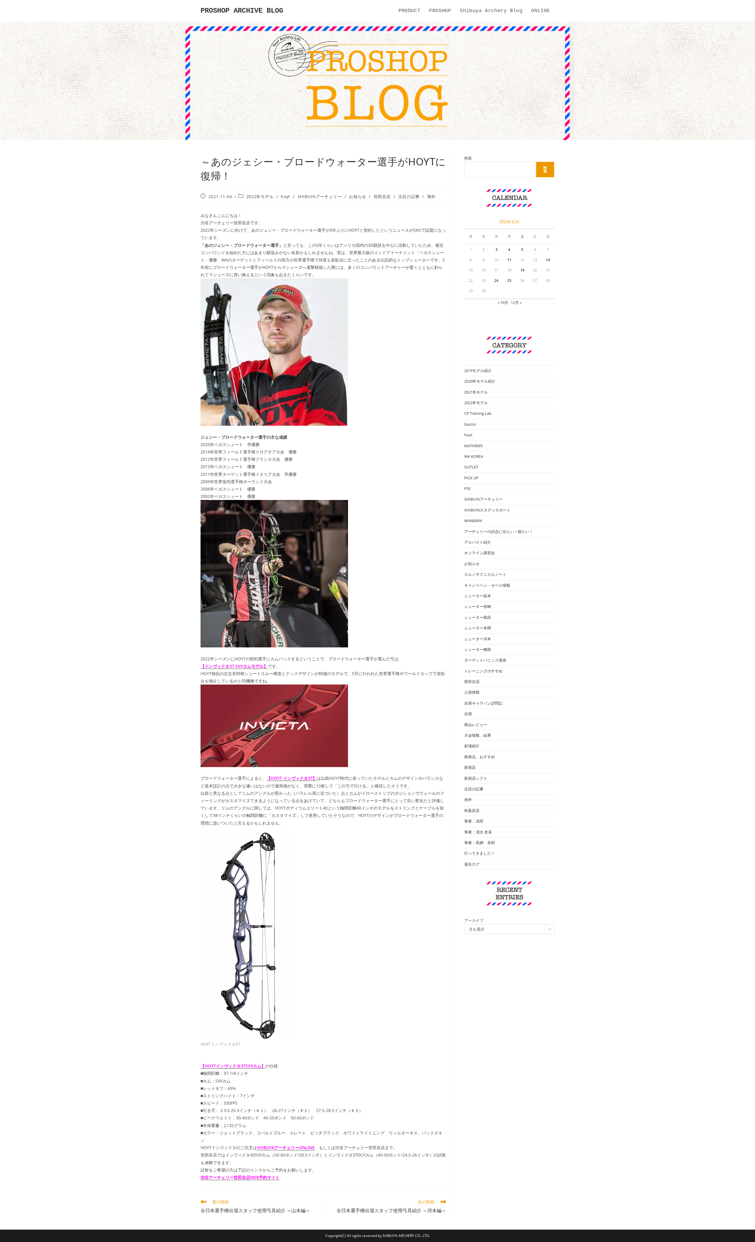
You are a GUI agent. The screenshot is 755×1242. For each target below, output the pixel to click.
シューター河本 (477, 638)
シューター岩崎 (477, 606)
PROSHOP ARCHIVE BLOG (242, 11)
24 (496, 280)
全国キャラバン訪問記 (483, 703)
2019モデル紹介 (478, 370)
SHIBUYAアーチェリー (320, 196)
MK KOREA (473, 456)
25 (509, 280)
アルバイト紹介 (477, 542)
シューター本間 (477, 628)
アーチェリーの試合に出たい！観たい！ (498, 531)
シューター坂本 (477, 595)
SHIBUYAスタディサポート (487, 510)
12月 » (516, 302)
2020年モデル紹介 (479, 381)
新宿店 (470, 767)
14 (548, 259)
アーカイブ (473, 920)
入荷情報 (472, 692)
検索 (468, 158)
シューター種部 (477, 649)
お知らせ (357, 196)
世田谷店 (382, 196)
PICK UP (471, 478)
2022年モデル (260, 196)
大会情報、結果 (477, 735)
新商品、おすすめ (479, 756)
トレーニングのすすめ (483, 671)
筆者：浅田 (473, 821)
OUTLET (471, 467)
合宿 (468, 713)
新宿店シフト (475, 778)
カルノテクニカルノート (485, 574)
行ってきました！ (479, 853)
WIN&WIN (473, 520)
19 (522, 270)
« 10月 (503, 302)
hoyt (285, 196)
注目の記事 (409, 196)
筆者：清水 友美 (478, 832)
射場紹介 (472, 746)
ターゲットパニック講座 (485, 660)
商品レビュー (475, 724)
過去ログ (472, 864)
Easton (470, 424)
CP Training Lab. (478, 413)
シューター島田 (477, 617)
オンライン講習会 (479, 552)
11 (509, 259)
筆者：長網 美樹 (479, 842)
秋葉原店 (472, 810)
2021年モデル (476, 392)
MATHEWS (473, 445)
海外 (431, 196)
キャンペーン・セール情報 (487, 585)
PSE (467, 488)
